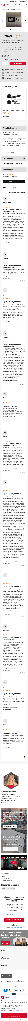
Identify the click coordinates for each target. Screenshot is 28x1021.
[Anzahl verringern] (3, 63)
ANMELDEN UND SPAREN (14, 919)
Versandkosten (22, 980)
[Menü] (1, 4)
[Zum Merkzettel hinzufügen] (25, 35)
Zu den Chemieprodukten (10, 826)
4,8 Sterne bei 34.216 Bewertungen (13, 75)
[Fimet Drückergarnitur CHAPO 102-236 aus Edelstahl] (14, 99)
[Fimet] (8, 36)
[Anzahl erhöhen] (7, 63)
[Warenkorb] (26, 4)
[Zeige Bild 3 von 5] (14, 29)
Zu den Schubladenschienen (10, 849)
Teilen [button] (9, 242)
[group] (14, 103)
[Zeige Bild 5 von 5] (17, 29)
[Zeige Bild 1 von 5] (10, 29)
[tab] (14, 193)
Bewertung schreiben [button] (14, 181)
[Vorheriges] (2, 21)
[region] (14, 21)
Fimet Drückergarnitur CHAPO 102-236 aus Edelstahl (13, 111)
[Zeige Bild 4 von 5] (15, 29)
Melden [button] (6, 242)
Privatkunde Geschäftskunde (18, 2)
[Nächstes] (25, 21)
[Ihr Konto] (22, 4)
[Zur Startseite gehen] (6, 5)
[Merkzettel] (19, 4)
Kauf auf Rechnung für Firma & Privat (14, 78)
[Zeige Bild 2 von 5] (12, 29)
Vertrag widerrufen (6, 976)
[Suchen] (15, 4)
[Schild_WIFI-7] (14, 19)
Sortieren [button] (5, 187)
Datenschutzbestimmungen (15, 927)
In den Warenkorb (18, 63)
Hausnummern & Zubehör (8, 889)
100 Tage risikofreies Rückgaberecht (14, 69)
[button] (19, 36)
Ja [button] (3, 242)
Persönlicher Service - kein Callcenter (14, 72)
